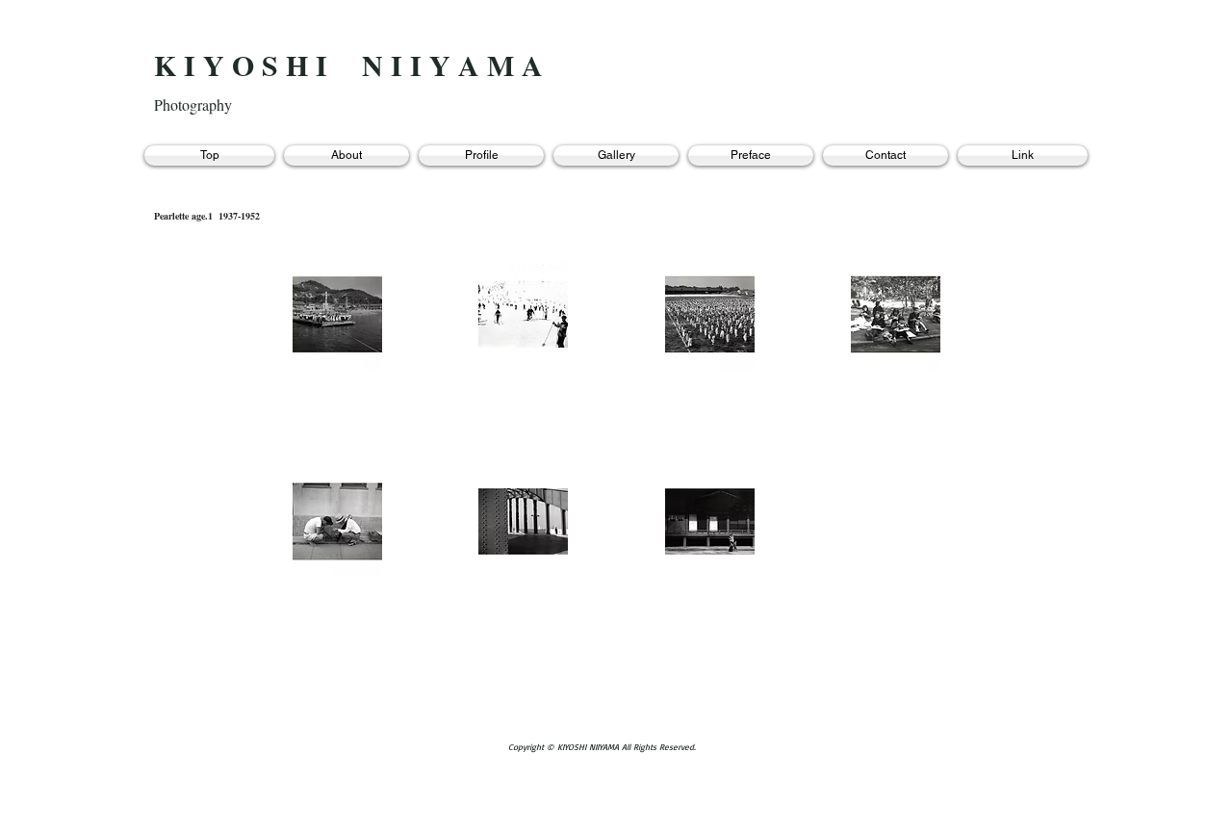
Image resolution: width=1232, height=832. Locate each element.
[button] (337, 314)
